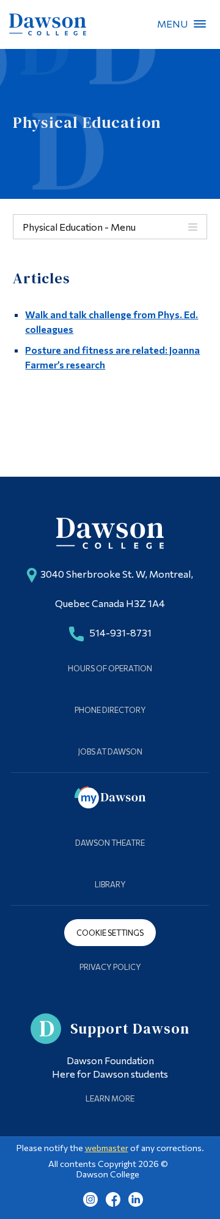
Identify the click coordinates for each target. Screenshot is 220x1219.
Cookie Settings (110, 933)
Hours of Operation (110, 668)
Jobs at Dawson (110, 751)
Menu (200, 24)
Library (110, 884)
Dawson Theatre (110, 843)
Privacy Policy (110, 967)
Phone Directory (110, 710)
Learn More (110, 1098)
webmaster (106, 1148)
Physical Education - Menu (79, 227)
